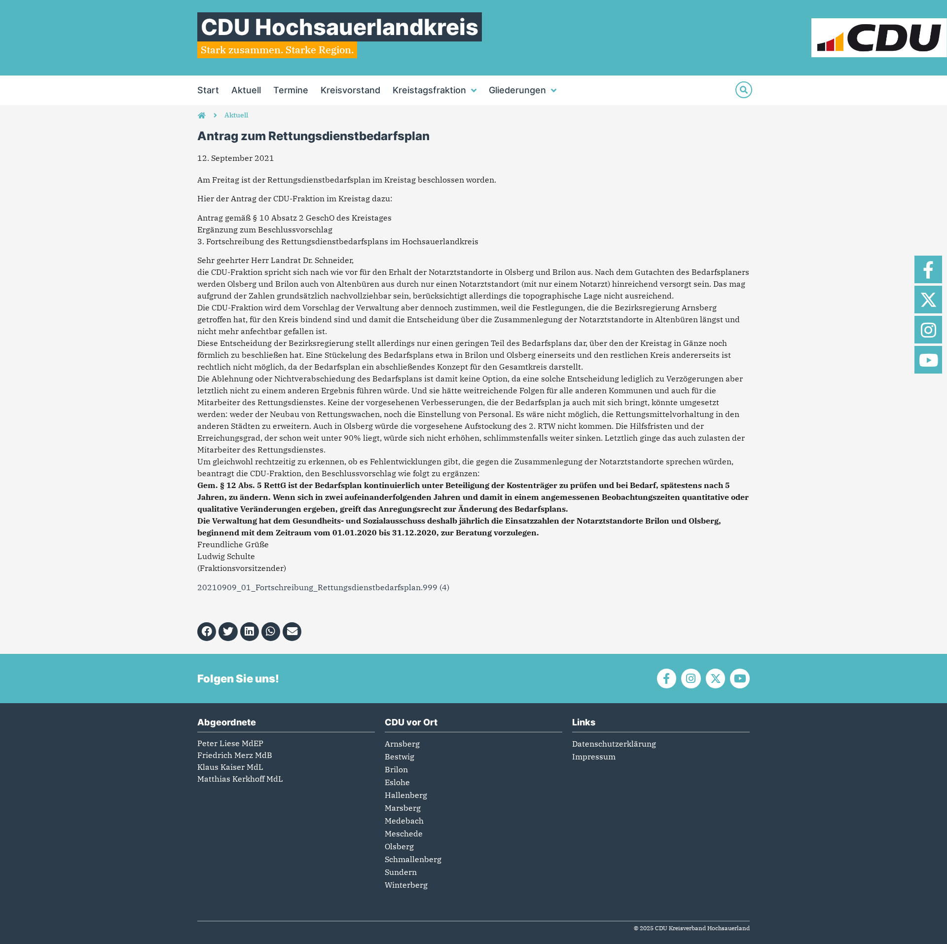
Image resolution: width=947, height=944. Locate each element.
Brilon (396, 769)
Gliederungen (517, 90)
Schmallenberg (413, 859)
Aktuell (246, 90)
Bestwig (399, 756)
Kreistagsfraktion (429, 90)
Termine (290, 90)
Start (208, 90)
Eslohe (397, 782)
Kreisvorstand (350, 90)
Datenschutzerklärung (614, 744)
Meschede (404, 833)
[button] (206, 631)
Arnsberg (402, 744)
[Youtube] (928, 360)
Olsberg (399, 846)
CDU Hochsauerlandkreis (339, 26)
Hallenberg (406, 795)
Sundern (401, 872)
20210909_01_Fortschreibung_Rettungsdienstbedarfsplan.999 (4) (323, 587)
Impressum (594, 756)
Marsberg (403, 808)
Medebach (404, 821)
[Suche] (743, 89)
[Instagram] (928, 329)
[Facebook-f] (928, 269)
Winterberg (406, 885)
